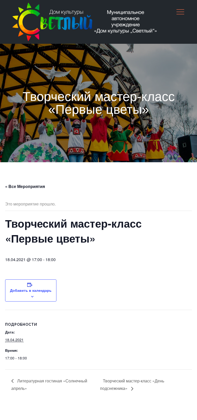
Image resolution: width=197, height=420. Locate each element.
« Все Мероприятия (25, 186)
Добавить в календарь (31, 290)
